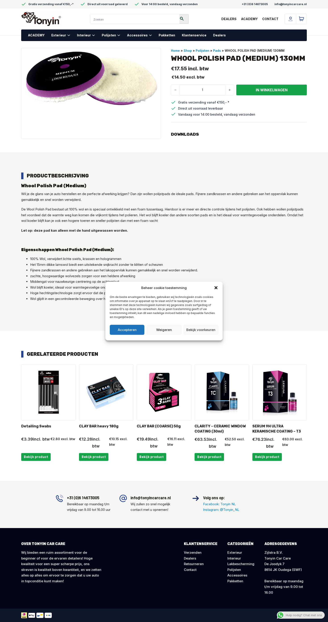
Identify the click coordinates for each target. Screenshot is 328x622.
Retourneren (194, 564)
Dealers (219, 35)
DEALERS (229, 19)
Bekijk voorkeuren (200, 330)
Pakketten (167, 35)
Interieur (84, 35)
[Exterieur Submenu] (70, 35)
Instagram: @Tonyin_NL (221, 510)
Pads (217, 50)
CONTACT (270, 19)
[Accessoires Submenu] (152, 35)
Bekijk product (36, 457)
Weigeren (164, 330)
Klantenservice (194, 35)
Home (175, 50)
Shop (188, 50)
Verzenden (192, 552)
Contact (190, 570)
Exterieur (58, 35)
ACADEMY (249, 19)
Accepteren (127, 330)
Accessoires (137, 35)
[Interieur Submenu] (95, 35)
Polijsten (109, 35)
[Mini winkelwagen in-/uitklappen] (301, 19)
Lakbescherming (240, 564)
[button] (216, 288)
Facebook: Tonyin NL (219, 504)
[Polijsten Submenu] (120, 35)
